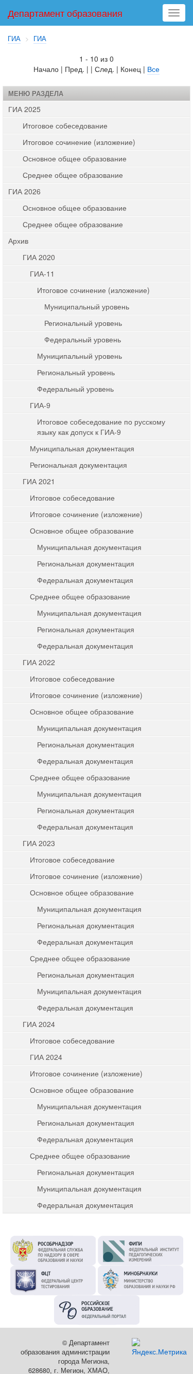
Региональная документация (78, 465)
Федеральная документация (85, 580)
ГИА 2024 (39, 1024)
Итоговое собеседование (65, 125)
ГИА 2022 (39, 662)
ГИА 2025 (24, 109)
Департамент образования (65, 13)
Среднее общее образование (73, 175)
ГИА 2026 (24, 191)
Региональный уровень (83, 323)
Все (153, 69)
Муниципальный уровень (86, 306)
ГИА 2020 (39, 257)
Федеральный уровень (82, 339)
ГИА (14, 38)
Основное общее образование (75, 158)
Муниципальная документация (82, 448)
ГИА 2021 (39, 481)
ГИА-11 (42, 273)
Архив (18, 240)
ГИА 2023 (39, 843)
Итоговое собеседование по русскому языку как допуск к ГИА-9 (101, 426)
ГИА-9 (40, 405)
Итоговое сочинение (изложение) (79, 142)
